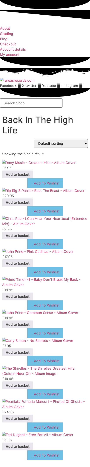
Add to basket (17, 174)
